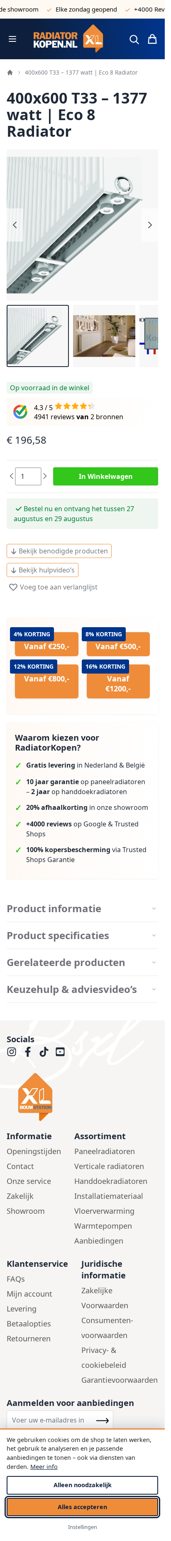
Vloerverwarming (104, 1211)
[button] (38, 336)
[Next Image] (150, 225)
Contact (20, 1166)
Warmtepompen (103, 1226)
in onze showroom (87, 807)
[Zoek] (134, 39)
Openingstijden (34, 1151)
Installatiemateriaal (108, 1196)
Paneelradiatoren (104, 1151)
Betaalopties (29, 1323)
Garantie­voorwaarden (119, 1380)
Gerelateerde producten (66, 962)
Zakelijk (20, 1196)
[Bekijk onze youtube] (60, 1052)
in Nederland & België (85, 765)
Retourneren (29, 1338)
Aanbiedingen (98, 1241)
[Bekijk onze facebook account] (28, 1052)
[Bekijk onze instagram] (12, 1052)
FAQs (16, 1279)
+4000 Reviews (148, 9)
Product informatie (54, 908)
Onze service (29, 1181)
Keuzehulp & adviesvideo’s (72, 989)
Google (94, 823)
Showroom (26, 1211)
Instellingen (82, 1527)
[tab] (82, 908)
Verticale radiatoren (109, 1166)
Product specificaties (58, 935)
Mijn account (29, 1294)
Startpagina (10, 72)
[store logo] (72, 39)
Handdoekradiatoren (110, 1181)
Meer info (44, 1467)
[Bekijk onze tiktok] (44, 1052)
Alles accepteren (82, 1507)
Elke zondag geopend (78, 9)
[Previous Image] (15, 225)
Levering (22, 1309)
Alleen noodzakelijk (83, 1485)
